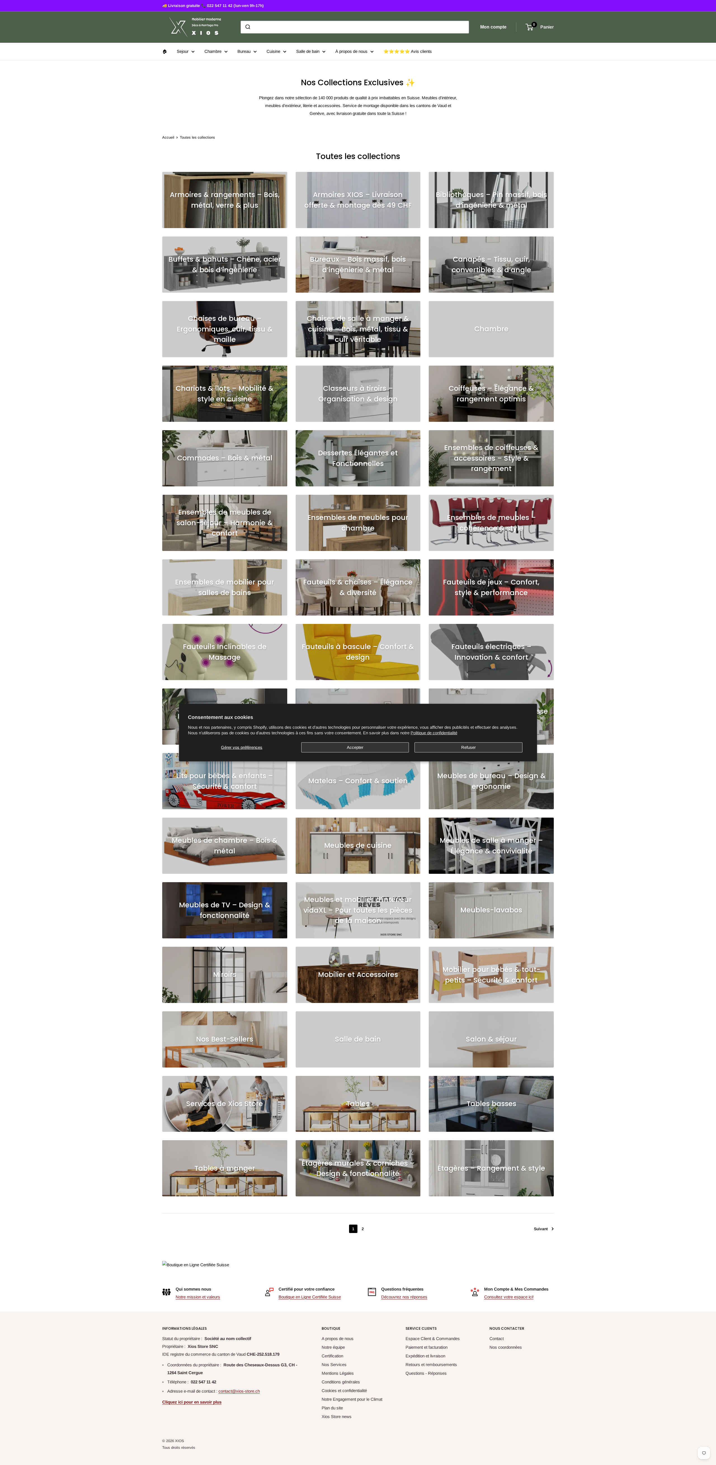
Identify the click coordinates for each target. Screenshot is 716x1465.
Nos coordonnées (505, 1347)
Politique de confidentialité (434, 732)
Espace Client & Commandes (433, 1338)
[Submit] (247, 27)
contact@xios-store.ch (239, 1391)
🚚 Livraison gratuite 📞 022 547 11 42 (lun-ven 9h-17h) (213, 5)
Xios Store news (337, 1416)
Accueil (168, 137)
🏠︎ (164, 51)
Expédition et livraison (425, 1355)
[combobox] (355, 27)
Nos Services (334, 1364)
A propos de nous (338, 1338)
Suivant (541, 1229)
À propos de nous (351, 51)
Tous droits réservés (178, 1447)
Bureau (244, 51)
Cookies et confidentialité (344, 1390)
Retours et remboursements (431, 1364)
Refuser (468, 747)
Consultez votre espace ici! (509, 1296)
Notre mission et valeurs (198, 1296)
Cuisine (273, 51)
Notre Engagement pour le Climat (352, 1399)
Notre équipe (333, 1347)
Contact (496, 1338)
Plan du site (332, 1407)
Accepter (355, 747)
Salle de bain (307, 51)
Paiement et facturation (426, 1347)
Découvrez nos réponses (404, 1296)
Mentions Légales (338, 1373)
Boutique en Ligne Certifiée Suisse (310, 1296)
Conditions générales (341, 1381)
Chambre (213, 51)
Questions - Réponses (426, 1373)
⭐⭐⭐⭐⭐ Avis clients (407, 51)
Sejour (183, 51)
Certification (332, 1355)
